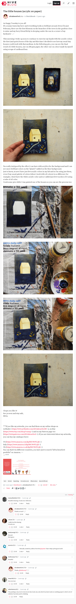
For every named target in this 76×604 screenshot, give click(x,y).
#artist (10, 481)
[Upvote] (39, 485)
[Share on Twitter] (19, 488)
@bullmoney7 (23, 570)
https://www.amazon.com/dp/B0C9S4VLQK (23, 442)
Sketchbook (30, 16)
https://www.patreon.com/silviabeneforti (20, 434)
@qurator (43, 548)
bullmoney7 (13, 557)
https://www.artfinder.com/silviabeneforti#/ (29, 429)
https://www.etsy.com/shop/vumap (17, 432)
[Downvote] (41, 485)
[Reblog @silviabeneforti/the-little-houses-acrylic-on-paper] (4, 488)
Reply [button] (27, 503)
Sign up (56, 3)
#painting (16, 481)
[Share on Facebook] (16, 488)
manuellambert (14, 498)
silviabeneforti (16, 16)
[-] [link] (72, 498)
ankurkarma (13, 589)
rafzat (11, 520)
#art (5, 481)
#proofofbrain (43, 481)
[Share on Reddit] (21, 488)
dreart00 (12, 578)
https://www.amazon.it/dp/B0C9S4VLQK (23, 445)
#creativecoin (25, 481)
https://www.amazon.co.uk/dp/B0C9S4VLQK (23, 447)
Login (49, 3)
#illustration (34, 481)
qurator (11, 545)
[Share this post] (25, 488)
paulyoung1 (13, 532)
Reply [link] (8, 488)
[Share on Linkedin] (23, 488)
